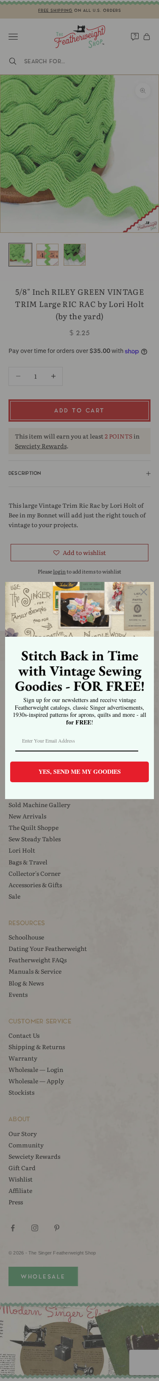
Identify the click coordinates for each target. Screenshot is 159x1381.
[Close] (144, 592)
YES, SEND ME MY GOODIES (80, 771)
